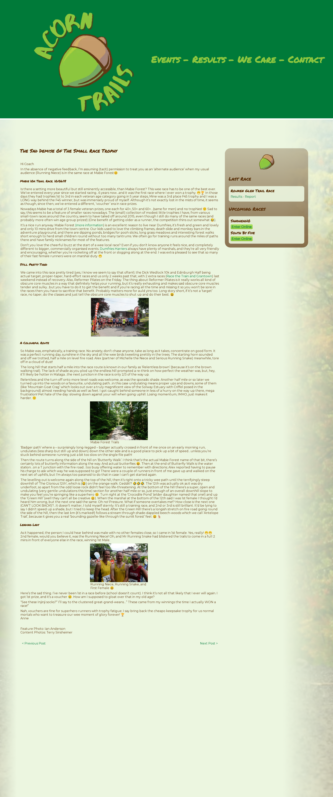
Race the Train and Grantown (189, 276)
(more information (89, 225)
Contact (305, 59)
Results (209, 59)
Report (250, 196)
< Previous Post (34, 643)
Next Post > (209, 643)
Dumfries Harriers (113, 249)
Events (165, 59)
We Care (257, 59)
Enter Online (242, 227)
